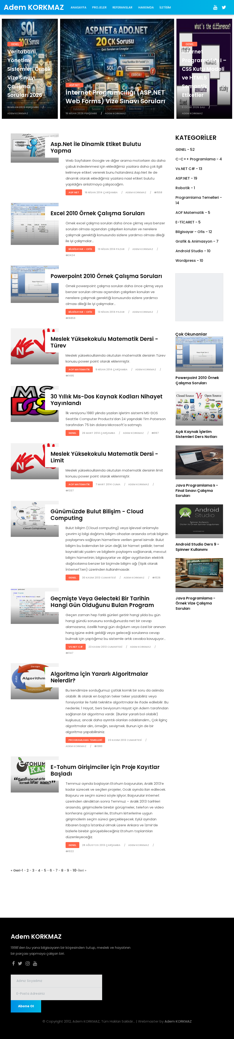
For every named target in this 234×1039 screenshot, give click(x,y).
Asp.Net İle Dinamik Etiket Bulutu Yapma (96, 147)
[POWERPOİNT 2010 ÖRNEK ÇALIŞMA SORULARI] (35, 280)
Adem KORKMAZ (178, 1021)
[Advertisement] (85, 883)
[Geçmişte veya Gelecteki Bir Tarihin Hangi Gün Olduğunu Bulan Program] (35, 602)
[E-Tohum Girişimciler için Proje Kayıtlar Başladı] (35, 771)
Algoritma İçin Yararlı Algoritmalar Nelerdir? (99, 677)
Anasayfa (78, 7)
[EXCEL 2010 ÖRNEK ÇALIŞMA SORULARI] (35, 220)
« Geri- (16, 870)
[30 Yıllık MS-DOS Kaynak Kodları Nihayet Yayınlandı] (35, 400)
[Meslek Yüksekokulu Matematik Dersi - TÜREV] (35, 343)
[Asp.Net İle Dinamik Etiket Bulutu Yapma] (35, 144)
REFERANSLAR (122, 7)
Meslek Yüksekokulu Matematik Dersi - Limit (104, 457)
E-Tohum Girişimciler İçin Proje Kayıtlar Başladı (105, 770)
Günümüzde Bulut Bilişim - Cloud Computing (97, 515)
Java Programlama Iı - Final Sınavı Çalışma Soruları (197, 490)
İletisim (165, 7)
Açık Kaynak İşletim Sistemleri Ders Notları (196, 434)
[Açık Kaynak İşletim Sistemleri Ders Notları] (199, 406)
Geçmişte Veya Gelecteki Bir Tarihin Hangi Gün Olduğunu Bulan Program (102, 602)
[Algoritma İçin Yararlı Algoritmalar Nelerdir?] (35, 678)
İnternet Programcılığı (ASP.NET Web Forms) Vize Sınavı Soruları (115, 96)
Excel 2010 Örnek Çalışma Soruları (98, 213)
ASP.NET (74, 85)
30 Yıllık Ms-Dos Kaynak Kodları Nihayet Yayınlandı (106, 400)
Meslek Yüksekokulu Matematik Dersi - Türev (104, 342)
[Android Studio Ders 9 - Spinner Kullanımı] (199, 519)
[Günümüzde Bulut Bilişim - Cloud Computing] (35, 515)
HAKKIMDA (146, 7)
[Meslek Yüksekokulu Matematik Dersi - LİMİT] (35, 458)
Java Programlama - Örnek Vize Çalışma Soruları (195, 603)
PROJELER (99, 7)
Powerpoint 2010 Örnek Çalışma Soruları (106, 276)
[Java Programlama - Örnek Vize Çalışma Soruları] (199, 572)
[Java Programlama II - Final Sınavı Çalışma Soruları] (199, 460)
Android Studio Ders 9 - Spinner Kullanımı (197, 547)
